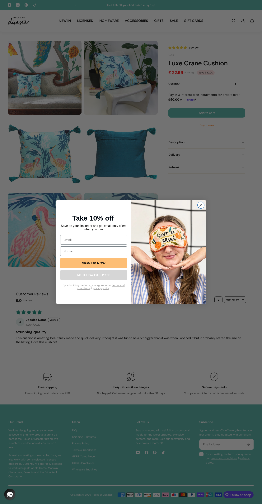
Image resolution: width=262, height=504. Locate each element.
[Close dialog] (201, 205)
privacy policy (101, 288)
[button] (9, 494)
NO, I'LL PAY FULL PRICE (93, 275)
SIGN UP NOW (93, 263)
